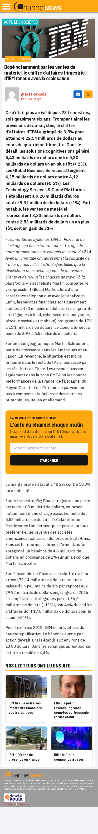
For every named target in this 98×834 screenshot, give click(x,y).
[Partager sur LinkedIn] (78, 94)
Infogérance (23, 804)
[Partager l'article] (88, 94)
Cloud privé (10, 804)
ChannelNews (37, 7)
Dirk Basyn (33, 99)
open (6, 6)
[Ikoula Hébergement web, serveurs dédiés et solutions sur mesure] (14, 801)
